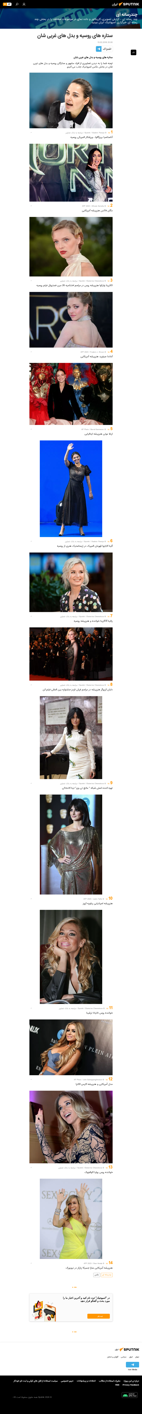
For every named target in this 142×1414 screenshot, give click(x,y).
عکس (97, 1275)
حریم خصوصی (67, 1381)
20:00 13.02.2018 (105, 43)
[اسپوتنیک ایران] (129, 7)
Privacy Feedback (131, 1385)
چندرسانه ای (106, 1275)
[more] (31, 132)
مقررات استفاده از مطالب (109, 1381)
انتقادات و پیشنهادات (86, 1381)
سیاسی (123, 1357)
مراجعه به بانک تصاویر (74, 133)
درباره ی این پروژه (131, 1381)
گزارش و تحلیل (112, 1357)
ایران (130, 1357)
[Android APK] (129, 1395)
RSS (117, 1385)
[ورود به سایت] (24, 4)
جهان (137, 1357)
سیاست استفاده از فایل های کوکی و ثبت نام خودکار (36, 1381)
